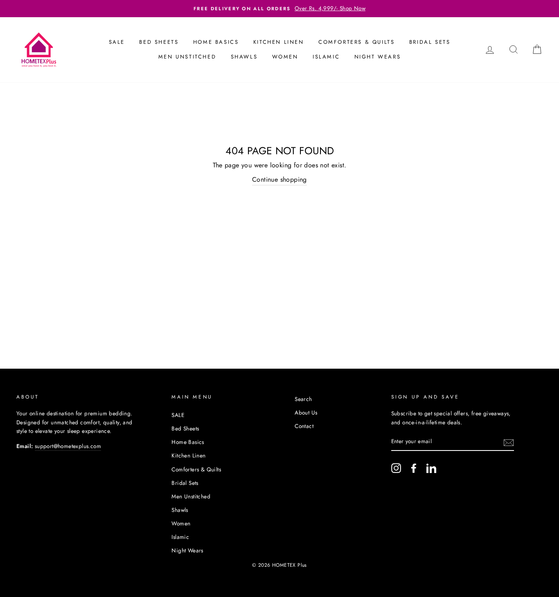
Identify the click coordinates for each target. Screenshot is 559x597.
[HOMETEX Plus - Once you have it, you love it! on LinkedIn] (431, 468)
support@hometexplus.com (68, 446)
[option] (279, 8)
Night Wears (377, 57)
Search (303, 399)
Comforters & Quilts (356, 42)
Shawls (244, 57)
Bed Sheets (158, 42)
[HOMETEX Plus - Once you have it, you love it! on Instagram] (396, 468)
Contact (304, 426)
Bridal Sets (430, 42)
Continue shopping (279, 179)
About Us (306, 412)
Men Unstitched (187, 57)
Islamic (326, 57)
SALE (117, 42)
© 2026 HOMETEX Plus (279, 565)
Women (285, 57)
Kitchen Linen (278, 42)
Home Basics (216, 42)
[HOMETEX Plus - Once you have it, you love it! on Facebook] (414, 468)
